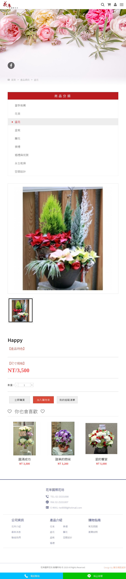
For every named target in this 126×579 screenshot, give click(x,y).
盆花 (17, 122)
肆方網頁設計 (119, 567)
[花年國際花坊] (10, 4)
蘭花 (17, 138)
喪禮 (17, 147)
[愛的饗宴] (101, 438)
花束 (17, 113)
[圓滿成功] (24, 438)
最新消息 (16, 532)
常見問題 (93, 526)
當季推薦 (20, 105)
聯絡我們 (16, 537)
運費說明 (93, 532)
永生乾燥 (20, 163)
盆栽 (17, 130)
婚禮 (52, 543)
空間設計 (20, 171)
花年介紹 (16, 526)
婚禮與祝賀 (22, 155)
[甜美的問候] (63, 438)
